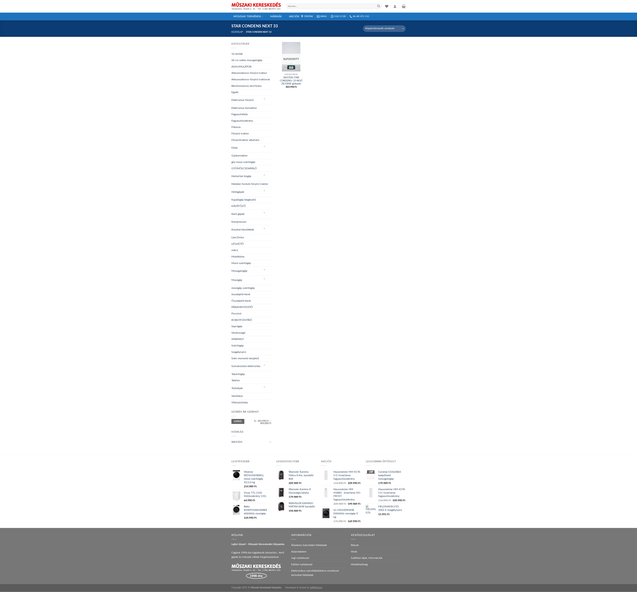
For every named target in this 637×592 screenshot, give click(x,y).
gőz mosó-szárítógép (243, 162)
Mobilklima (237, 256)
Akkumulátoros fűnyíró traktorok (250, 79)
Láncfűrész (237, 237)
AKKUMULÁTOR (241, 66)
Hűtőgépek (237, 192)
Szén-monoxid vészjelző (245, 358)
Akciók (294, 16)
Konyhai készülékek (242, 229)
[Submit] (378, 6)
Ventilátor (237, 396)
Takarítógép (238, 374)
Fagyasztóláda (239, 114)
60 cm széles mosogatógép (246, 60)
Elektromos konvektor (244, 108)
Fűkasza (236, 127)
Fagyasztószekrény (242, 120)
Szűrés (238, 421)
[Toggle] (264, 99)
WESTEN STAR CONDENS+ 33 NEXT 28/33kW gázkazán (291, 80)
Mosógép (236, 280)
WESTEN (236, 442)
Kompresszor (239, 222)
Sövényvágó (238, 333)
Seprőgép (236, 326)
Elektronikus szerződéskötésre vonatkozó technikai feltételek (315, 572)
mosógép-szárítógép (243, 288)
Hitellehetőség (359, 564)
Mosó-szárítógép (241, 263)
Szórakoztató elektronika (245, 366)
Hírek (354, 551)
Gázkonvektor (239, 155)
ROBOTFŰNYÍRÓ (241, 320)
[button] (395, 6)
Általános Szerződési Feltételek (309, 545)
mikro (234, 250)
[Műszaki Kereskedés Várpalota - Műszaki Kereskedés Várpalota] (256, 6)
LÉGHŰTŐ (237, 244)
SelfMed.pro (316, 587)
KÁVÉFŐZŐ (238, 206)
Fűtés (234, 148)
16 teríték (237, 54)
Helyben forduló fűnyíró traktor (249, 184)
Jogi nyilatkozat (300, 558)
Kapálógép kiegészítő (243, 199)
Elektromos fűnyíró (242, 100)
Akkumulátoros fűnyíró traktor (249, 73)
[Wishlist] (386, 6)
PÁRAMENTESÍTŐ (242, 307)
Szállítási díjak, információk (366, 558)
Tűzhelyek (237, 388)
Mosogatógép (239, 271)
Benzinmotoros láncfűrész (246, 86)
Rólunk (355, 545)
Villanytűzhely (239, 402)
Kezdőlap (237, 32)
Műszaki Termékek (247, 16)
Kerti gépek (238, 214)
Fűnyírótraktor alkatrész (245, 140)
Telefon (235, 380)
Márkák (276, 16)
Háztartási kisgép (241, 176)
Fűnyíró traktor (240, 133)
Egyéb (234, 92)
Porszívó (236, 313)
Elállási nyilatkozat (302, 564)
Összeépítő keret (241, 300)
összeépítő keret (240, 294)
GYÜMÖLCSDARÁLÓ (244, 168)
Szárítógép (237, 345)
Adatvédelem (298, 551)
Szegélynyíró (238, 352)
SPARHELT (237, 339)
